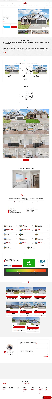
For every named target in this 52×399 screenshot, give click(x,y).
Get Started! (25, 79)
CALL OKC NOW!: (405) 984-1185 (26, 383)
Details (11, 296)
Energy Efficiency (24, 390)
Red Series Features (29, 5)
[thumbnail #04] (41, 32)
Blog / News (40, 393)
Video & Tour (23, 5)
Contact (46, 387)
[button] (46, 3)
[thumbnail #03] (35, 32)
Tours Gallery (18, 388)
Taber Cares (40, 392)
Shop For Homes (4, 387)
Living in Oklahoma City (41, 388)
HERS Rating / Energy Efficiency (40, 5)
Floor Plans (15, 5)
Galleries (18, 387)
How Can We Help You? (36, 348)
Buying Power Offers (11, 388)
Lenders (46, 388)
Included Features (25, 389)
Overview (2, 5)
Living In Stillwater (40, 389)
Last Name (35, 343)
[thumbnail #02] (28, 32)
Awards (39, 391)
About (39, 387)
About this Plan (6, 5)
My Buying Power (11, 387)
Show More (4, 52)
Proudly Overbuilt (24, 387)
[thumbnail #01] (21, 32)
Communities (34, 5)
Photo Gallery (19, 5)
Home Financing (32, 389)
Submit (45, 356)
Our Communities (4, 388)
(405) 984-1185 (10, 354)
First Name (21, 343)
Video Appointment (47, 390)
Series (23, 391)
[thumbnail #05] (48, 32)
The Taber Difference (41, 390)
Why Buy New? (32, 388)
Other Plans (46, 5)
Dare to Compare (24, 388)
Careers (46, 389)
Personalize (11, 5)
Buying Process (32, 387)
